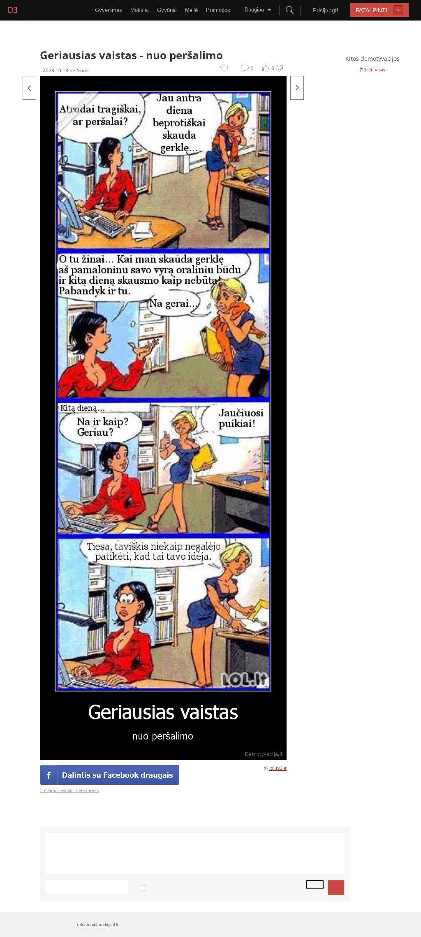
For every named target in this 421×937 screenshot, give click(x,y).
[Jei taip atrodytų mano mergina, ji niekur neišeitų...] (29, 88)
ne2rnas (78, 70)
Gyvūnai (167, 10)
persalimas (87, 790)
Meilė (191, 10)
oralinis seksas (57, 790)
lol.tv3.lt (278, 768)
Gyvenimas (108, 10)
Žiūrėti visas (372, 70)
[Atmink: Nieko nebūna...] (297, 88)
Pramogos (218, 10)
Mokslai (139, 10)
